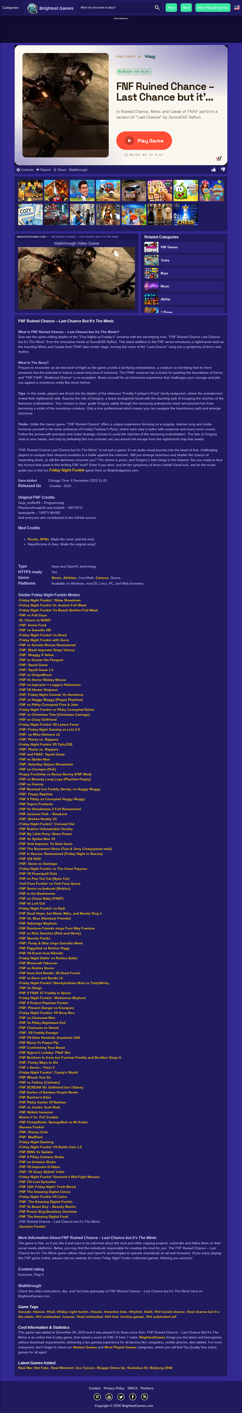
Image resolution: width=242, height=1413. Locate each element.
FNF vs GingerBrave (35, 675)
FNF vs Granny (31, 784)
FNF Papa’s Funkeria (36, 804)
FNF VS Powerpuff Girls (38, 873)
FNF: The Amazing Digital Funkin (46, 1202)
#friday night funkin (73, 1312)
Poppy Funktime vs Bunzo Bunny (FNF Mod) (55, 774)
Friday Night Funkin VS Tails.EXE (46, 744)
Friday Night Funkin (67, 470)
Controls (27, 170)
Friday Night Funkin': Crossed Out (47, 824)
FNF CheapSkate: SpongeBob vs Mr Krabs (53, 1122)
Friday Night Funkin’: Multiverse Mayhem (52, 998)
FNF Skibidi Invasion (36, 1112)
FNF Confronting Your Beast (42, 1047)
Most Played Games (213, 7)
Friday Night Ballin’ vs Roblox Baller (48, 958)
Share (61, 170)
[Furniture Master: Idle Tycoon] (134, 215)
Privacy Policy (114, 1388)
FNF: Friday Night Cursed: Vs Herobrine (51, 695)
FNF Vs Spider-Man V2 (37, 839)
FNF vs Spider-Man (34, 759)
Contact (94, 1388)
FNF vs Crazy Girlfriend (38, 719)
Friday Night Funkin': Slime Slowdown (50, 600)
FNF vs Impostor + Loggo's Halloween (50, 685)
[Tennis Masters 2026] (82, 191)
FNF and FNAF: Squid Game (42, 754)
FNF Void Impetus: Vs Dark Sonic (46, 844)
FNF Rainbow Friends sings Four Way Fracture (57, 928)
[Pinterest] (97, 1397)
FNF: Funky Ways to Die (38, 1062)
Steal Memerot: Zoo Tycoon (73, 1368)
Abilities (70, 578)
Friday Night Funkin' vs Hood (43, 635)
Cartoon (102, 578)
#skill (148, 1312)
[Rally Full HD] (134, 191)
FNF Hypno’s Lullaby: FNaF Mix (44, 1052)
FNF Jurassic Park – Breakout (43, 814)
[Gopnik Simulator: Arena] (82, 215)
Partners (147, 1388)
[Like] (213, 170)
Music (165, 286)
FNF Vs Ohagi (30, 988)
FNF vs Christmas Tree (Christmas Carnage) (54, 714)
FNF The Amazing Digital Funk (43, 1216)
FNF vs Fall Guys (33, 615)
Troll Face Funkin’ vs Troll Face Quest (49, 883)
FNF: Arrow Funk (33, 625)
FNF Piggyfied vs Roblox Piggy (44, 948)
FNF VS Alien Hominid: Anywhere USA (49, 1038)
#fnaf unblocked (89, 1317)
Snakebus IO (137, 1368)
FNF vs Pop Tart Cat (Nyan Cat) (44, 878)
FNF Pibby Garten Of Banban (42, 1102)
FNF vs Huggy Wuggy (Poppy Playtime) (51, 700)
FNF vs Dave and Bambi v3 (41, 978)
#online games (132, 1317)
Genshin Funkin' (32, 1226)
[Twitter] (121, 1397)
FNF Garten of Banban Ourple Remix (48, 1092)
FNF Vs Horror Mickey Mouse (42, 680)
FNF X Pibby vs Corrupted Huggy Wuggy (52, 799)
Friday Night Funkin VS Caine (43, 1197)
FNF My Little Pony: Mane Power (45, 834)
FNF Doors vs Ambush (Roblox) (44, 888)
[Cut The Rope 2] (185, 191)
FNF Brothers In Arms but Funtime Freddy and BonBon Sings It (70, 1057)
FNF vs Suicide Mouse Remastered (47, 645)
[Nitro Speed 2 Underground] (56, 215)
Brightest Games (55, 8)
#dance (39, 1312)
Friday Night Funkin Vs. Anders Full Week (52, 605)
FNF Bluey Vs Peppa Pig (38, 1042)
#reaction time (115, 1312)
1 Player (167, 312)
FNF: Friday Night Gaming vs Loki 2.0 (49, 729)
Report (45, 170)
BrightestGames (152, 1337)
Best (186, 7)
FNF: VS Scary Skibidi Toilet (41, 1172)
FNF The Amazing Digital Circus (44, 1192)
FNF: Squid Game (33, 665)
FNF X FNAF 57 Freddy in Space (45, 993)
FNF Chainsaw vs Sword (39, 1028)
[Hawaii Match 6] (211, 191)
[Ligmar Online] (108, 215)
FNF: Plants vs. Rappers (38, 739)
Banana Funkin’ (32, 1127)
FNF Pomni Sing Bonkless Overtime (48, 1211)
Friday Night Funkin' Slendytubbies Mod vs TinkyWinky (64, 983)
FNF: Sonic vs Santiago (38, 864)
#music (96, 1312)
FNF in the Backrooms (37, 893)
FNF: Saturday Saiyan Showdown (46, 764)
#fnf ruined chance (169, 1312)
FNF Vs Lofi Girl (32, 903)
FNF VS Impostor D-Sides (39, 1167)
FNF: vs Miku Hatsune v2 (39, 734)
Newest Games (85, 1347)
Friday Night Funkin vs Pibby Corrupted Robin (56, 709)
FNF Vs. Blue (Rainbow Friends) (45, 918)
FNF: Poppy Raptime (36, 794)
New (171, 7)
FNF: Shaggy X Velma (36, 655)
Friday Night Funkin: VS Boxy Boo (47, 1013)
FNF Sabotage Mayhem (38, 923)
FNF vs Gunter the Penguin (41, 660)
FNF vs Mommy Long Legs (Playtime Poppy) (55, 779)
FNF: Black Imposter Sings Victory (47, 650)
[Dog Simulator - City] (160, 215)
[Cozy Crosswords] (30, 215)
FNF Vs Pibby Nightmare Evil (42, 1023)
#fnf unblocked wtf (161, 1317)
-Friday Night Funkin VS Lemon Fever (48, 724)
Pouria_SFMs (38, 539)
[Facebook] (133, 1397)
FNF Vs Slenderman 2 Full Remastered (50, 809)
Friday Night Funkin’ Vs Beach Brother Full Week (58, 610)
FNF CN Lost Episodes (37, 1182)
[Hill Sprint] (108, 191)
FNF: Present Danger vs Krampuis (46, 1008)
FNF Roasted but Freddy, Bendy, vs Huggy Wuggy (59, 789)
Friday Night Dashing (36, 1142)
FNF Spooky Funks (34, 938)
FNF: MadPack (31, 1137)
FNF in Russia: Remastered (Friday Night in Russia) (61, 854)
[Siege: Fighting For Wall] (30, 191)
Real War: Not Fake (33, 1368)
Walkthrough (78, 170)
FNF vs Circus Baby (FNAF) (41, 898)
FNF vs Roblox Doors (36, 968)
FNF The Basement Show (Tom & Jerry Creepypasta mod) (65, 849)
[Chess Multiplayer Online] (185, 215)
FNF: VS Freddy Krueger (38, 1033)
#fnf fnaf (111, 1317)
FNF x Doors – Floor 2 (37, 1067)
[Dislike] (223, 170)
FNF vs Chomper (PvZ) (37, 769)
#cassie (68, 1317)
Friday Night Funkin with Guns (44, 640)
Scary (165, 260)
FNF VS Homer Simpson (38, 690)
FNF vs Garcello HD (35, 630)
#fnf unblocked (48, 1317)
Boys (164, 273)
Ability (165, 299)
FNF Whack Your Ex (35, 1077)
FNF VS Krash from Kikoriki (41, 953)
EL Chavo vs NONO (35, 620)
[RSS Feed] (144, 1397)
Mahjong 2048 (161, 1368)
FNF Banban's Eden (35, 1097)
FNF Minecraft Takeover (38, 963)
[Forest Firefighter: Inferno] (56, 191)
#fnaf (51, 1312)
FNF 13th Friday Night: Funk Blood (47, 1187)
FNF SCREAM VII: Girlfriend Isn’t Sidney (51, 1087)
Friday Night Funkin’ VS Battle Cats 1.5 (50, 1147)
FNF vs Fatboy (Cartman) (39, 1082)
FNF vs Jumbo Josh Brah (39, 1107)
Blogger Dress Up (111, 1368)
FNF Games (169, 247)
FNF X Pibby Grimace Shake (41, 1157)
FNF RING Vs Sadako (36, 1152)
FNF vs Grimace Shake (37, 1162)
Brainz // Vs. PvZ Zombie (38, 1117)
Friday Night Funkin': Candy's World (48, 1072)
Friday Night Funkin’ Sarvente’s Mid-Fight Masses (59, 1177)
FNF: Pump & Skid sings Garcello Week (51, 943)
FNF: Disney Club (33, 1132)
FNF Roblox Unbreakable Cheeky (46, 829)
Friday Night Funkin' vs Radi (42, 908)
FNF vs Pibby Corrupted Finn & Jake (48, 704)
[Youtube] (109, 1397)
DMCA (132, 1388)
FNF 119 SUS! (30, 859)
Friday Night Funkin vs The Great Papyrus (53, 869)
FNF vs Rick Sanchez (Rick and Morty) (50, 933)
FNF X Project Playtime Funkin (43, 1003)
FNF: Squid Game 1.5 (36, 670)
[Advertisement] (121, 31)
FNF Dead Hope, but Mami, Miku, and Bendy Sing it (60, 913)
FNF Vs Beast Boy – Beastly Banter (47, 1207)
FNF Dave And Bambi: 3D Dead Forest (49, 973)
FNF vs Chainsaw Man (37, 1018)
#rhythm (135, 1312)
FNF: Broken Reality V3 (38, 819)
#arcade (24, 1312)
